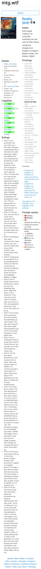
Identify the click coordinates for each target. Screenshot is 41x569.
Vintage (6, 134)
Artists (14, 561)
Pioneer (6, 125)
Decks (8, 567)
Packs (7, 564)
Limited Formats (28, 564)
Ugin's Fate (28, 160)
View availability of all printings (27, 206)
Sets (7, 561)
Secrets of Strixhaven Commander (28, 66)
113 (27, 115)
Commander (8, 106)
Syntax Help (12, 558)
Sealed (31, 561)
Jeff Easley (13, 64)
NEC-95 (27, 137)
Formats (23, 561)
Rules (22, 558)
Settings (32, 567)
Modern (7, 120)
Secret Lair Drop (13, 86)
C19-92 (35, 135)
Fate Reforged (29, 155)
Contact (30, 558)
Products (16, 564)
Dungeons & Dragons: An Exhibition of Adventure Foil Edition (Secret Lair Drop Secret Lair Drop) (31, 190)
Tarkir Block (8, 130)
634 (30, 115)
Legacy (6, 115)
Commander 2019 (30, 142)
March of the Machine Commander (29, 122)
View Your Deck (20, 567)
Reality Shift (27, 21)
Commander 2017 (30, 146)
